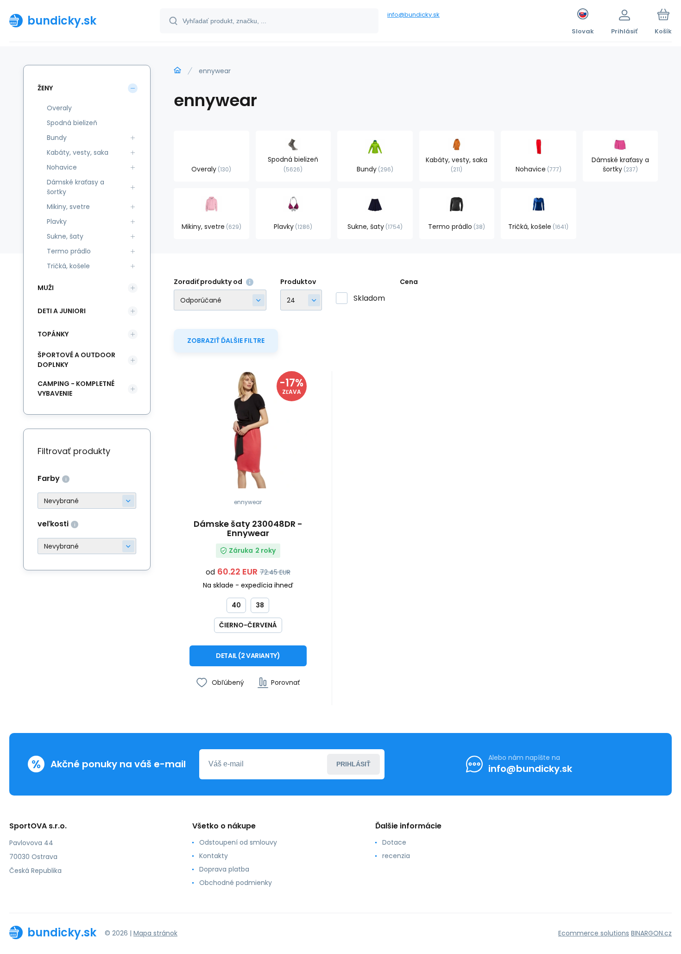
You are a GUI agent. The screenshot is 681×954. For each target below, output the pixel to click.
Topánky (53, 334)
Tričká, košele (68, 266)
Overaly (59, 108)
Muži (46, 287)
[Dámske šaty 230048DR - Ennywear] (248, 429)
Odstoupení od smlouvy (238, 842)
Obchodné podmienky (235, 882)
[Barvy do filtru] (87, 501)
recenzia (396, 855)
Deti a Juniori (62, 311)
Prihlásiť (353, 764)
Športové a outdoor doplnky (76, 359)
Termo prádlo (69, 251)
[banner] (73, 20)
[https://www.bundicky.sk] (177, 70)
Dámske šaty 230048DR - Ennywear (248, 528)
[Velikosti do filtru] (87, 546)
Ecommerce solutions (593, 933)
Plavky (57, 221)
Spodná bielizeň (72, 122)
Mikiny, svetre (68, 206)
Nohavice (62, 167)
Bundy (57, 137)
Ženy (45, 88)
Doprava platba (224, 869)
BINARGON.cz (651, 933)
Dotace (394, 842)
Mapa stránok (155, 933)
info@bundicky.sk (413, 14)
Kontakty (213, 855)
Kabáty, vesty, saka (77, 152)
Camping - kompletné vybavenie (76, 388)
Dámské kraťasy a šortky (75, 186)
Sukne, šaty (65, 236)
